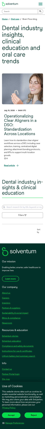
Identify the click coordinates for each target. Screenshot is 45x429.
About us (6, 293)
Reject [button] (34, 415)
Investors (6, 303)
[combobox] (22, 11)
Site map (6, 379)
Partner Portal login (11, 374)
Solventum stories (10, 336)
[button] (13, 423)
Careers (5, 298)
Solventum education (11, 341)
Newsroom (7, 323)
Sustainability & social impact (15, 313)
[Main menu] (40, 4)
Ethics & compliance (11, 318)
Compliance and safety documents (18, 346)
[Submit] (40, 11)
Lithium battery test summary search (18, 356)
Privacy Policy (9, 407)
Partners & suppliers (11, 308)
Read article (9, 165)
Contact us (7, 369)
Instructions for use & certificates (17, 351)
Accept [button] (11, 415)
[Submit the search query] (4, 207)
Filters (21, 215)
